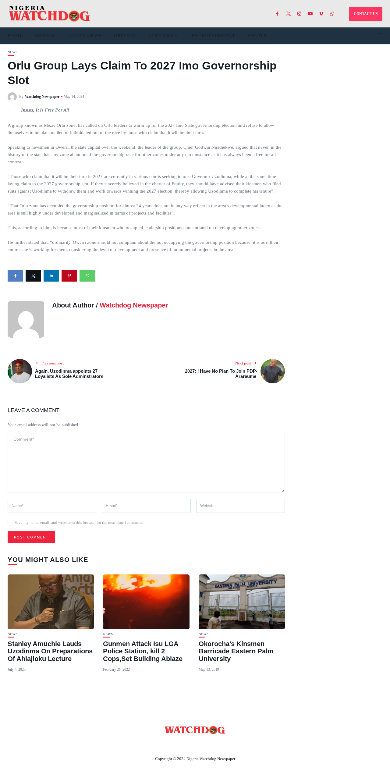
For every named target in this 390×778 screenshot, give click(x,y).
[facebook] (15, 276)
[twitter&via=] (33, 276)
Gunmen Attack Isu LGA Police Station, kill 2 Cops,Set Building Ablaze (143, 651)
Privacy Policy (228, 744)
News (42, 35)
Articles (160, 35)
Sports (256, 35)
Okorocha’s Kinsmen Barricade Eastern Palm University (236, 651)
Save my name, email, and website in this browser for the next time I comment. (79, 522)
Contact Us (187, 744)
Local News (85, 35)
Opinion (125, 35)
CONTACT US (366, 14)
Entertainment (214, 35)
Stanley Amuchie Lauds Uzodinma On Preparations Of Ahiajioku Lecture (50, 651)
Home (15, 35)
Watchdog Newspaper (42, 96)
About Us (154, 744)
